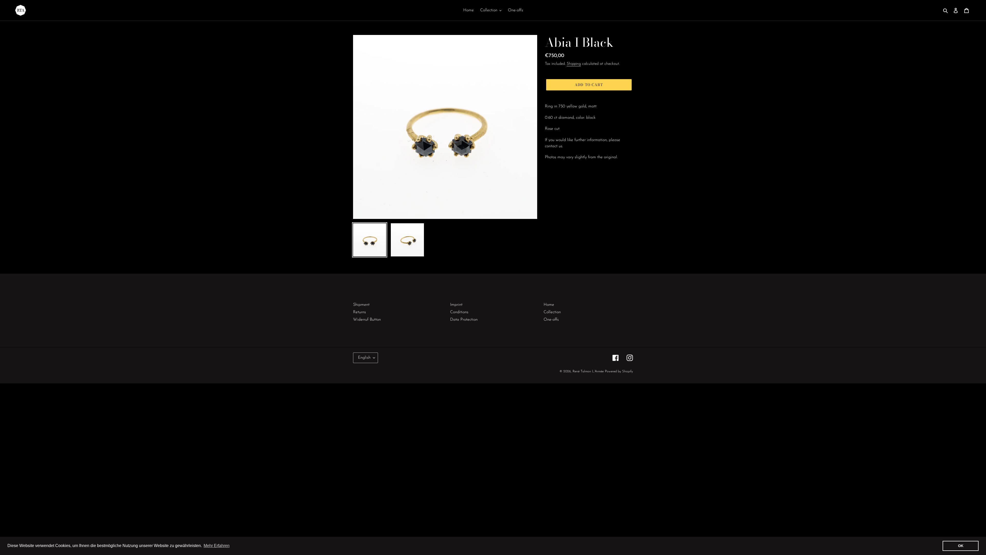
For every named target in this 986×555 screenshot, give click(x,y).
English (364, 358)
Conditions (459, 312)
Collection (552, 312)
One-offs (551, 320)
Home (549, 305)
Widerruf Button (367, 320)
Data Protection (464, 320)
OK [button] (960, 546)
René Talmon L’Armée (588, 371)
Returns (359, 312)
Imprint (456, 305)
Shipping (574, 64)
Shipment (361, 305)
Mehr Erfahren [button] (217, 545)
